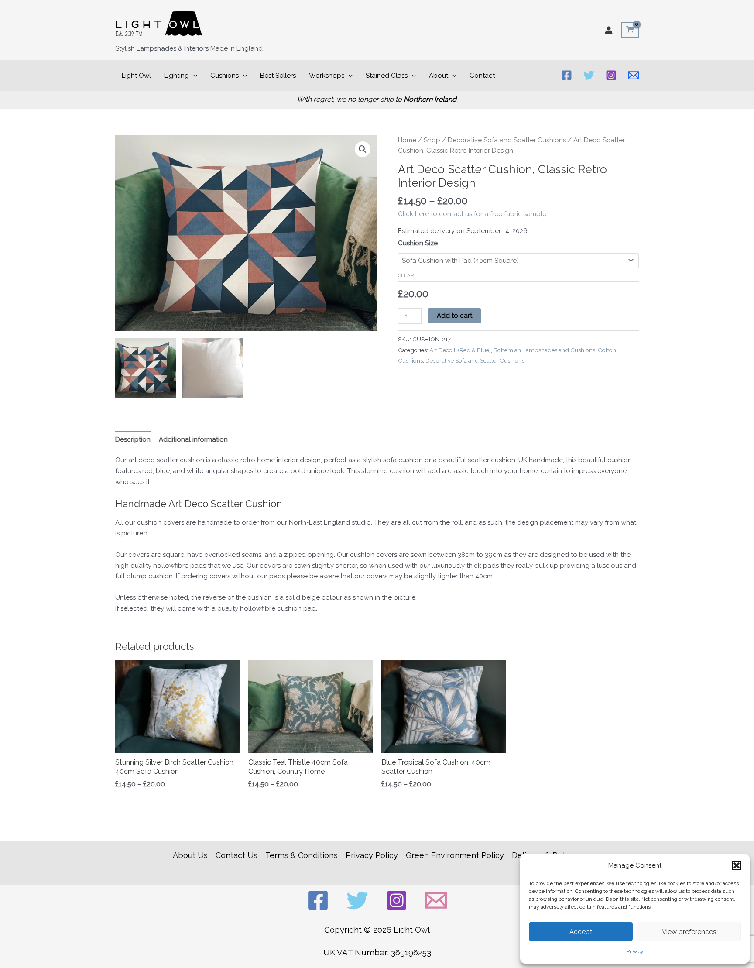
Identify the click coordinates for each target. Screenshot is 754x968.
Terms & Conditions (301, 855)
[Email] (633, 75)
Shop (432, 140)
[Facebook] (566, 75)
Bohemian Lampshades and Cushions (544, 350)
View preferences (689, 932)
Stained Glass (387, 75)
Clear (406, 275)
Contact (482, 75)
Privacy (635, 951)
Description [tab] (133, 439)
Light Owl (136, 75)
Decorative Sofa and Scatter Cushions (507, 140)
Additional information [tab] (193, 439)
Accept (580, 932)
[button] (736, 865)
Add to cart (454, 315)
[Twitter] (588, 75)
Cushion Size (418, 243)
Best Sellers (278, 75)
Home (407, 140)
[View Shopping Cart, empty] (630, 30)
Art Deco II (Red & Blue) (460, 350)
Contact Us (236, 855)
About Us (190, 855)
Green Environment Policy (455, 855)
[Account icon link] (609, 30)
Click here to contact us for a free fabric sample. (473, 214)
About (438, 75)
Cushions (224, 75)
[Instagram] (611, 75)
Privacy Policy (372, 855)
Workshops (326, 75)
